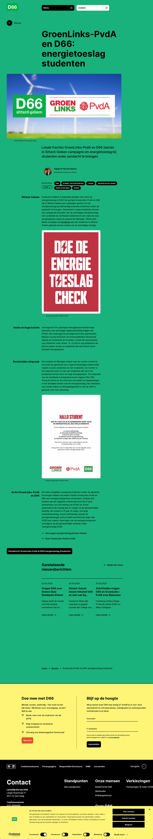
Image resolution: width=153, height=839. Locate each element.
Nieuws (54, 668)
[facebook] (9, 766)
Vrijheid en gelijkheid (106, 183)
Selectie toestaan (128, 818)
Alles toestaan (128, 812)
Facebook (65, 222)
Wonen (76, 188)
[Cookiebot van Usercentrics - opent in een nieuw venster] (14, 834)
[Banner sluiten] (149, 809)
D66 (57, 183)
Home (44, 668)
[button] (59, 8)
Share (46, 187)
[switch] (65, 834)
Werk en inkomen (62, 188)
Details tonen (119, 835)
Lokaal (91, 183)
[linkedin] (13, 766)
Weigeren (128, 825)
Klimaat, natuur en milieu (73, 183)
